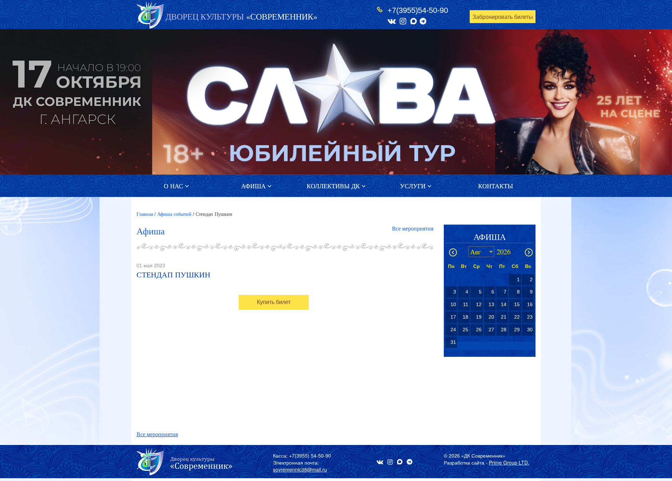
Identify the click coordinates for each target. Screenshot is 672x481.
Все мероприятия (412, 228)
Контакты (495, 186)
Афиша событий (174, 214)
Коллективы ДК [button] (334, 186)
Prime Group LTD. (509, 462)
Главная (144, 214)
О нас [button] (174, 186)
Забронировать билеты (502, 17)
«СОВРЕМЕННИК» (241, 16)
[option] (336, 102)
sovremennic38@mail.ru (300, 469)
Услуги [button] (413, 186)
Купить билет (273, 302)
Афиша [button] (254, 186)
